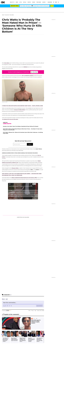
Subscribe (50, 2)
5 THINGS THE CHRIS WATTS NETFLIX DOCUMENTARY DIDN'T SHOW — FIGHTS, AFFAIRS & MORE (22, 105)
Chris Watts (12, 14)
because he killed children (19, 109)
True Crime (7, 14)
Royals (24, 2)
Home (3, 14)
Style (20, 2)
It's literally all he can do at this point (10, 119)
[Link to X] (58, 2)
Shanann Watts (15, 168)
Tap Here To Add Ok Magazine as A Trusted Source (18, 72)
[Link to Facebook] (54, 2)
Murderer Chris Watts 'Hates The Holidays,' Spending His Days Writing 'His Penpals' (20, 126)
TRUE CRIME (38, 2)
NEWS (17, 2)
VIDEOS (33, 2)
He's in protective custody (27, 75)
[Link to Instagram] (56, 2)
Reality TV (12, 2)
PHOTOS (29, 2)
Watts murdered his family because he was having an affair (24, 177)
